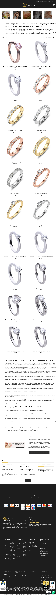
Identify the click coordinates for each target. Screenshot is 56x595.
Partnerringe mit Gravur (8, 465)
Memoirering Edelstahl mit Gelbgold (15, 130)
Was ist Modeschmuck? (25, 465)
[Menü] (54, 581)
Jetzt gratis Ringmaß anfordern (39, 452)
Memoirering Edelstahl (41, 130)
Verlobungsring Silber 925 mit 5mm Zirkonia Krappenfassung (14, 288)
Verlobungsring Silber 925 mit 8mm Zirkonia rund (14, 319)
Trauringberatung (39, 1)
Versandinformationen (6, 577)
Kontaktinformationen (6, 571)
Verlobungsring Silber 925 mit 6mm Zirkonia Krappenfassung (14, 99)
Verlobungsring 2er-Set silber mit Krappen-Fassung (41, 319)
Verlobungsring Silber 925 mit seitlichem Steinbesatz (41, 66)
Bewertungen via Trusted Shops (21, 575)
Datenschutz (4, 574)
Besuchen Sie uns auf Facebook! (12, 558)
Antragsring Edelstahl (41, 225)
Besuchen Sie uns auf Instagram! (12, 554)
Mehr (28, 480)
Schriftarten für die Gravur (45, 575)
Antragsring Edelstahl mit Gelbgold (14, 225)
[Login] (50, 4)
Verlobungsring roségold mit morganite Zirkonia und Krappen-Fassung (15, 67)
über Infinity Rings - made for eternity (21, 572)
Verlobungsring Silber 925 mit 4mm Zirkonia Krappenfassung (14, 256)
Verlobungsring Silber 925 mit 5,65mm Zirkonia (41, 351)
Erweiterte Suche (44, 571)
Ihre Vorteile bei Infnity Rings (46, 577)
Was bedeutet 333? (44, 465)
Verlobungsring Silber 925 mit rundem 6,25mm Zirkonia (41, 288)
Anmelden (52, 1)
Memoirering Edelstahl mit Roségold (41, 99)
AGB (3, 579)
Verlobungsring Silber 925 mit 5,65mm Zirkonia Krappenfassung (41, 256)
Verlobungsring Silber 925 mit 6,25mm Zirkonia (15, 351)
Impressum (4, 572)
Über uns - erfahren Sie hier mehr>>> (10, 530)
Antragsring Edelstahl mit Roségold (41, 193)
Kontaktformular (46, 1)
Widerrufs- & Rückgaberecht (7, 576)
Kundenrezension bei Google (20, 574)
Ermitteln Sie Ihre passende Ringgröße (46, 573)
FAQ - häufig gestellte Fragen (46, 579)
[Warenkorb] (53, 5)
